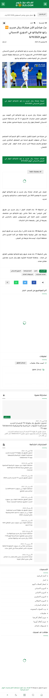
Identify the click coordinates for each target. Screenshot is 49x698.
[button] (34, 282)
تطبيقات (43, 613)
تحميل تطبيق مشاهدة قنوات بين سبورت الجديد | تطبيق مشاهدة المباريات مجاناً (18, 501)
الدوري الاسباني (16, 271)
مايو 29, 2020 (27, 508)
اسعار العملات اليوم (39, 584)
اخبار (31, 23)
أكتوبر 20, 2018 (26, 463)
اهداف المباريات (40, 274)
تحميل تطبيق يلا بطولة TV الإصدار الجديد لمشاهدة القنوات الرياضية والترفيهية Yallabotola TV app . (24, 426)
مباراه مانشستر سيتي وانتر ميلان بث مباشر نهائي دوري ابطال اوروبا (18, 558)
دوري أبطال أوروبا (40, 621)
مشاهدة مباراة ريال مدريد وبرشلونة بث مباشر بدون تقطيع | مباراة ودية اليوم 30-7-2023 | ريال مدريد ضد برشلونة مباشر (18, 536)
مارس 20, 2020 (26, 497)
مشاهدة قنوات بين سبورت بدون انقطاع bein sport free (17, 524)
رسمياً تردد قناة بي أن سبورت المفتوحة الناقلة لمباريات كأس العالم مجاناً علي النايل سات (17, 547)
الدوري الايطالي (40, 601)
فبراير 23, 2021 (26, 486)
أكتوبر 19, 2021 (40, 421)
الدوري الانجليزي (40, 596)
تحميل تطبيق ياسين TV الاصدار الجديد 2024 (17, 478)
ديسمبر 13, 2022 (26, 544)
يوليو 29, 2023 (26, 531)
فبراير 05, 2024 (26, 521)
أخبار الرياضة (27, 271)
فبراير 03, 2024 (26, 476)
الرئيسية (42, 23)
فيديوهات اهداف (28, 274)
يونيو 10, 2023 (26, 555)
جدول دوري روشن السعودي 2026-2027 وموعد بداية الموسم (18, 14)
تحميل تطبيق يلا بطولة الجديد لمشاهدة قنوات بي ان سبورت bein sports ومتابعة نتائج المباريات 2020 (19, 513)
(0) (3, 42)
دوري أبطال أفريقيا (39, 617)
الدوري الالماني (40, 592)
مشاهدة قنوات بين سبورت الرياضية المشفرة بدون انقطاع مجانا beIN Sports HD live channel (17, 468)
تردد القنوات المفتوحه (38, 609)
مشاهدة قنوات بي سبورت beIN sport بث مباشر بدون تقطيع (18, 490)
